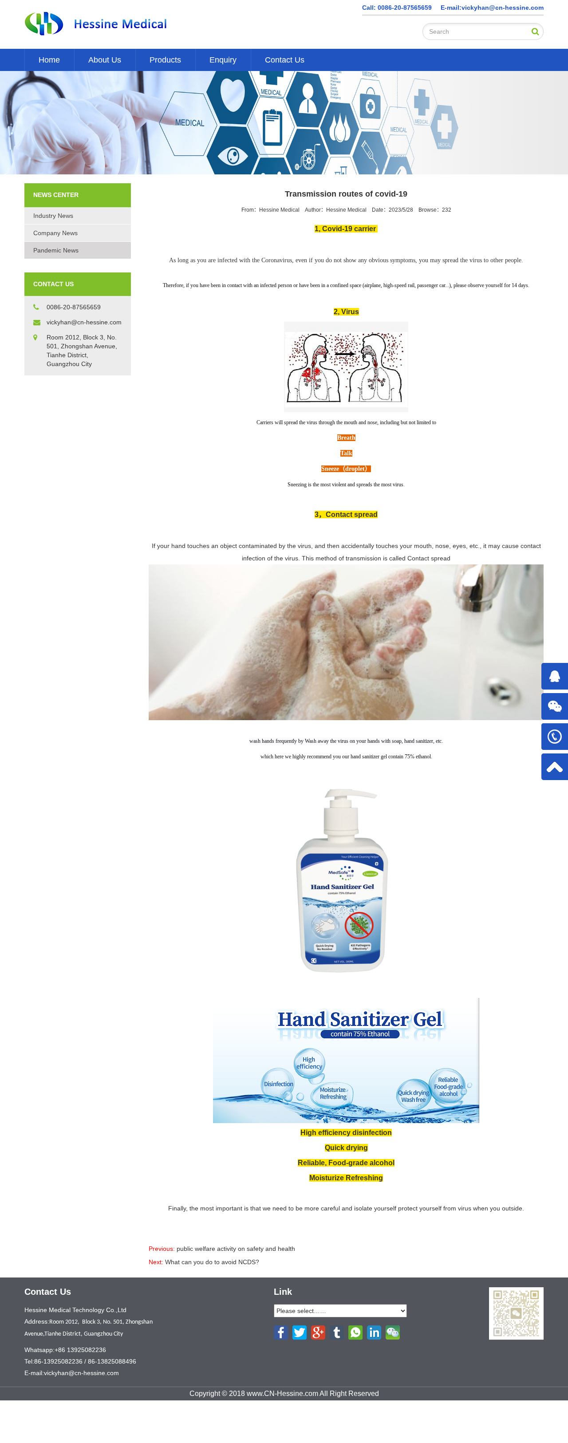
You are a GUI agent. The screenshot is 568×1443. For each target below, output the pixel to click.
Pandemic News (56, 250)
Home (49, 59)
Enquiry (223, 59)
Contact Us (284, 59)
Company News (55, 233)
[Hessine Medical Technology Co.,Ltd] (116, 24)
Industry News (53, 215)
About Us (104, 59)
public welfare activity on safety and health (236, 1248)
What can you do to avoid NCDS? (212, 1262)
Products (165, 59)
